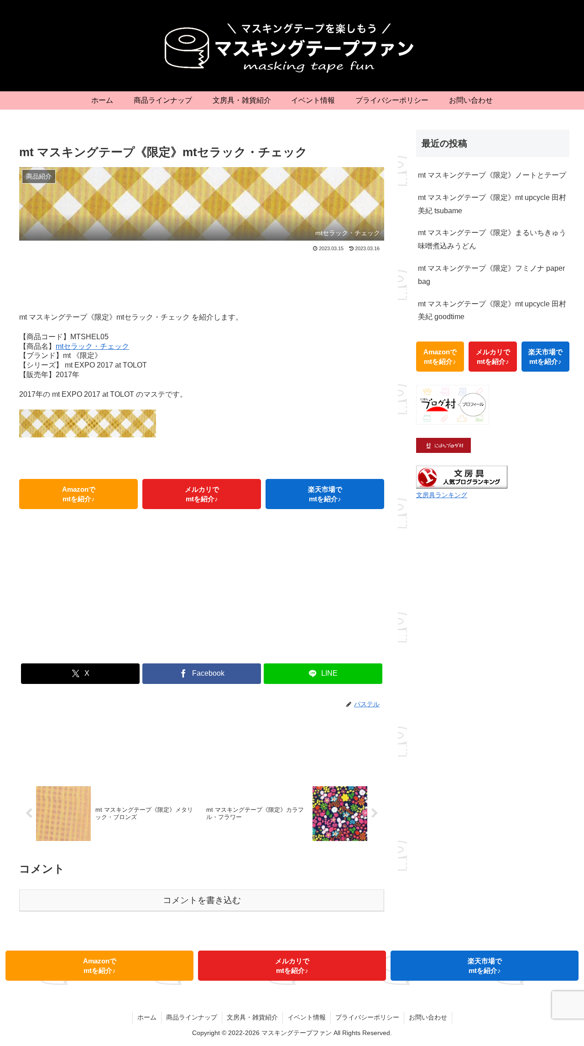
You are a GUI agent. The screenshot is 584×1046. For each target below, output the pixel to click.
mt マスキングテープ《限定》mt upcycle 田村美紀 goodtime (492, 310)
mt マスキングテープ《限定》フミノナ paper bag (491, 274)
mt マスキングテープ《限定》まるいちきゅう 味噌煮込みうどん (492, 239)
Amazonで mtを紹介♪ (78, 494)
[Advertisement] (201, 279)
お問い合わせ (428, 1017)
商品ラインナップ (191, 1017)
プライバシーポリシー (367, 1017)
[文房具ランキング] (461, 477)
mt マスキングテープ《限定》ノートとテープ (492, 175)
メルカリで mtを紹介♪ (202, 494)
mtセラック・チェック (92, 346)
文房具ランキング (441, 495)
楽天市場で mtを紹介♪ (325, 494)
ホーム (146, 1017)
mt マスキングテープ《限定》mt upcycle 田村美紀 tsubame (492, 204)
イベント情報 (306, 1017)
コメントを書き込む (202, 900)
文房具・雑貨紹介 (252, 1017)
